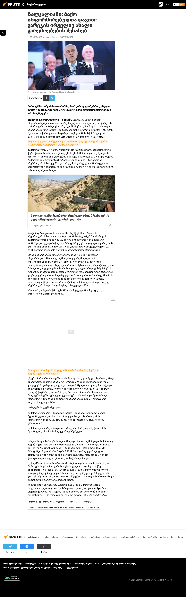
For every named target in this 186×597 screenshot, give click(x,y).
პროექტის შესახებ (12, 563)
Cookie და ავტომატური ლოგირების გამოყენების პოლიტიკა (33, 567)
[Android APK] (12, 578)
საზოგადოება (110, 537)
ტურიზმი (152, 537)
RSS (97, 563)
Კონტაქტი (30, 563)
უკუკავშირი (72, 567)
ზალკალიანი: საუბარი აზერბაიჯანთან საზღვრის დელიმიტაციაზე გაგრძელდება (70, 217)
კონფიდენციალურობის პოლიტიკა (119, 563)
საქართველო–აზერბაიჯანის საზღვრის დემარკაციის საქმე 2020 (56, 507)
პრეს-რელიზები (83, 563)
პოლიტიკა (87, 502)
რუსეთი (164, 537)
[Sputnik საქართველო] (14, 7)
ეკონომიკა (94, 537)
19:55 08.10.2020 (35, 37)
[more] (110, 225)
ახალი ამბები (73, 502)
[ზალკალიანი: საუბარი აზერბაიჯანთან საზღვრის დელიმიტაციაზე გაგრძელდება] (71, 193)
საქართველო (93, 507)
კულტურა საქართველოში (132, 537)
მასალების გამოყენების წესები (55, 563)
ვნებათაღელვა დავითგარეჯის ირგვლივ (46, 502)
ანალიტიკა (67, 537)
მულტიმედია (177, 537)
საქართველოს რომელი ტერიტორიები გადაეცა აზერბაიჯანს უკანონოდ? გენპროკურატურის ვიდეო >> (68, 143)
